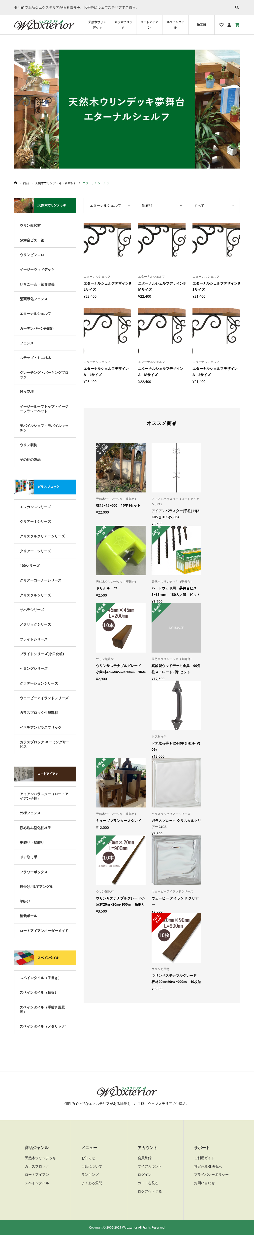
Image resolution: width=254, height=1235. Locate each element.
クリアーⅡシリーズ (35, 550)
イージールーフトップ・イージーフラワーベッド (44, 408)
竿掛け (25, 901)
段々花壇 (27, 391)
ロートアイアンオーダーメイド (44, 930)
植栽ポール (28, 915)
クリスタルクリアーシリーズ (42, 536)
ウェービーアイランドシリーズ (44, 697)
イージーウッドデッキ (37, 269)
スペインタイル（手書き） (41, 977)
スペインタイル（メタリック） (44, 1026)
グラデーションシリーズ (39, 683)
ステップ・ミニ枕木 (35, 357)
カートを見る (148, 1182)
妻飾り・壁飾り (32, 842)
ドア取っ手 (28, 857)
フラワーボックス (34, 871)
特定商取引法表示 (208, 1166)
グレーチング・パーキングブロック (44, 374)
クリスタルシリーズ (35, 595)
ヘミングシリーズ (34, 668)
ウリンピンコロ (32, 254)
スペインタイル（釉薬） (39, 992)
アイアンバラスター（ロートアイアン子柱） (44, 796)
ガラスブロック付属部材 (39, 712)
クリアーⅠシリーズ (35, 521)
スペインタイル (175, 24)
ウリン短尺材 (30, 225)
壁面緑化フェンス (34, 298)
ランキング (90, 1174)
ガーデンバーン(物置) (37, 328)
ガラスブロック (123, 24)
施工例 (201, 25)
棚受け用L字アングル (36, 886)
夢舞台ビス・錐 (32, 240)
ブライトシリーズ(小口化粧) (42, 653)
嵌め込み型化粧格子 (35, 827)
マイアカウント (150, 1166)
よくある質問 (91, 1182)
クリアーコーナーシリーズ (41, 580)
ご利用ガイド (204, 1157)
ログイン (145, 1174)
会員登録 (145, 1157)
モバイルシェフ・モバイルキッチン (44, 427)
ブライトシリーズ (34, 639)
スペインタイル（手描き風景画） (42, 1009)
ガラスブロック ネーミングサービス (44, 744)
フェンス (27, 343)
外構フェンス (30, 812)
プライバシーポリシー (211, 1174)
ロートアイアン (149, 24)
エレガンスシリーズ (35, 506)
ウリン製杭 (28, 444)
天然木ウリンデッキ (97, 24)
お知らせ (88, 1157)
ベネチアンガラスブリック (41, 727)
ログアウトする (150, 1191)
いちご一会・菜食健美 (37, 284)
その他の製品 (30, 459)
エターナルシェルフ (35, 313)
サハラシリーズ (32, 609)
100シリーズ (30, 565)
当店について (91, 1166)
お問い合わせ (204, 1182)
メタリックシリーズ (35, 624)
